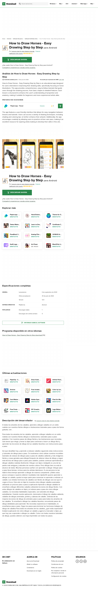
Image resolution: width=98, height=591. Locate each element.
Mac (60, 3)
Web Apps (83, 3)
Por (21, 51)
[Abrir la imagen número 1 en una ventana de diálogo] (28, 154)
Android (74, 3)
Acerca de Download (33, 561)
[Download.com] (9, 3)
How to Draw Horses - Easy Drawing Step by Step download (22, 335)
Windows (52, 3)
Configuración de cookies (58, 576)
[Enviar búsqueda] (19, 3)
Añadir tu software (32, 564)
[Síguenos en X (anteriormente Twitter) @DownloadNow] (81, 561)
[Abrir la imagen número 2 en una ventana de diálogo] (46, 154)
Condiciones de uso (57, 564)
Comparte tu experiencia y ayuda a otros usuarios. (19, 68)
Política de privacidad (57, 561)
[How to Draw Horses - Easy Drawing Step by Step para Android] (5, 48)
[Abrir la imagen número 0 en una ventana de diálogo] (10, 154)
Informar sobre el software (34, 323)
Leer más (61, 79)
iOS (67, 3)
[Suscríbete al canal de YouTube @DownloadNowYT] (85, 561)
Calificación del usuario (16, 53)
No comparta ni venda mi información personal (58, 572)
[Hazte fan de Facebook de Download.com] (77, 561)
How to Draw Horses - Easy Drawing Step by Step (33, 45)
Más (91, 4)
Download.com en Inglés (34, 571)
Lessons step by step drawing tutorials (48, 421)
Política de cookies (56, 567)
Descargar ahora (18, 60)
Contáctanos (30, 567)
